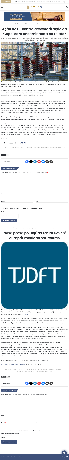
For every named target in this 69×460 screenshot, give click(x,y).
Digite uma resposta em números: (10, 211)
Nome (3, 194)
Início (12, 24)
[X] (31, 161)
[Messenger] (43, 161)
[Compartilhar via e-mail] (47, 161)
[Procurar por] (67, 7)
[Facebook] (27, 161)
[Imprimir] (51, 161)
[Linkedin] (35, 161)
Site (37, 201)
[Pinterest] (39, 161)
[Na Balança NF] (34, 7)
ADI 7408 (24, 143)
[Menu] (2, 7)
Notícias (17, 24)
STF (8, 155)
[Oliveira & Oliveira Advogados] (34, 16)
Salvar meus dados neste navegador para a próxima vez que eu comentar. (22, 208)
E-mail (3, 201)
